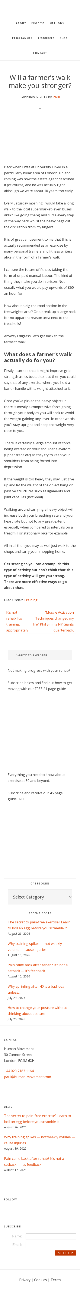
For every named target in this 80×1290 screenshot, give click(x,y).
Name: (17, 1236)
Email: (17, 1245)
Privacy (25, 1279)
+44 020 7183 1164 (19, 1071)
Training (31, 600)
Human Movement (40, 7)
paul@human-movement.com (27, 1076)
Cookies (40, 1279)
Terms (56, 1279)
